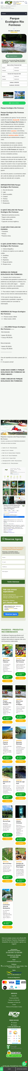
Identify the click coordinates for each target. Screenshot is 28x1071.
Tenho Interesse (13, 582)
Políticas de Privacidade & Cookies (14, 1006)
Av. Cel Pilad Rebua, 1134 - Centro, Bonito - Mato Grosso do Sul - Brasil (14, 966)
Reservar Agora (13, 539)
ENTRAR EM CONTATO (22, 1069)
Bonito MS (16, 120)
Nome (3, 557)
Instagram (15, 1025)
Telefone (4, 566)
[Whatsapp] (1, 1069)
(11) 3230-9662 (18, 952)
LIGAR (9, 1069)
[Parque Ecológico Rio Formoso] (14, 43)
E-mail (4, 562)
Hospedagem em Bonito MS (14, 1002)
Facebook (14, 1022)
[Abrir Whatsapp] (24, 1063)
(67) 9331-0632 (10, 952)
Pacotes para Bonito (14, 998)
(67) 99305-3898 (14, 957)
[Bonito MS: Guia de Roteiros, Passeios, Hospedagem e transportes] (8, 3)
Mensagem (5, 571)
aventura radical (13, 135)
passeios (13, 130)
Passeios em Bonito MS (14, 1000)
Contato (14, 1004)
